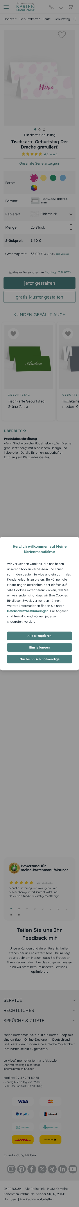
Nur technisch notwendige (39, 659)
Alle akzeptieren (39, 636)
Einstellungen (39, 647)
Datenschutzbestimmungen (27, 611)
